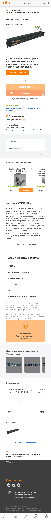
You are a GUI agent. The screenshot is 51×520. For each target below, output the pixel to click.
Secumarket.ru (31, 497)
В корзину (27, 93)
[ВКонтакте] (8, 485)
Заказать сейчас (25, 87)
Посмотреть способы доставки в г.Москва (22, 130)
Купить (26, 190)
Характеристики (15, 148)
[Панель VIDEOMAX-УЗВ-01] (13, 431)
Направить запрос (17, 72)
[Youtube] (18, 485)
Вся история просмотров (25, 442)
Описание (12, 141)
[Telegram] (13, 485)
